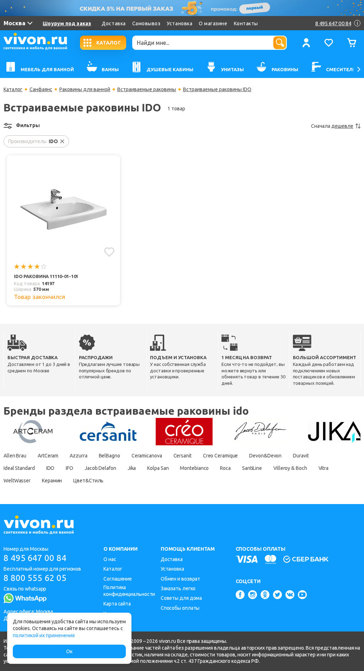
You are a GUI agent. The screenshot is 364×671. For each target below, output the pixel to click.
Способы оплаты (180, 608)
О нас (109, 559)
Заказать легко (178, 588)
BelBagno (109, 455)
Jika (132, 468)
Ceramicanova (147, 455)
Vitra (323, 468)
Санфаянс (41, 89)
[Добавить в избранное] (109, 252)
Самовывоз (146, 23)
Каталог (13, 89)
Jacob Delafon (100, 468)
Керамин (52, 480)
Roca (225, 468)
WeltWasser (17, 480)
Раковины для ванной (84, 89)
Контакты (246, 23)
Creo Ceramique (220, 455)
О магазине (213, 23)
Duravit (301, 455)
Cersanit (182, 455)
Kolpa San (157, 468)
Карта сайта (117, 604)
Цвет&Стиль (88, 480)
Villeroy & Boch (290, 468)
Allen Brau (15, 455)
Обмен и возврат (180, 579)
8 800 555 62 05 (35, 578)
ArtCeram (48, 455)
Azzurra (78, 455)
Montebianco (194, 468)
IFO (69, 468)
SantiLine (252, 468)
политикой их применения (44, 635)
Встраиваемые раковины (146, 89)
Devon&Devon (265, 455)
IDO (50, 468)
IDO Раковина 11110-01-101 (46, 276)
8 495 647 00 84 (35, 558)
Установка (179, 23)
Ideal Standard (19, 468)
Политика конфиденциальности (129, 590)
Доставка (113, 23)
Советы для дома (181, 598)
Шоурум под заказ (67, 23)
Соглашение (117, 579)
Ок (69, 651)
